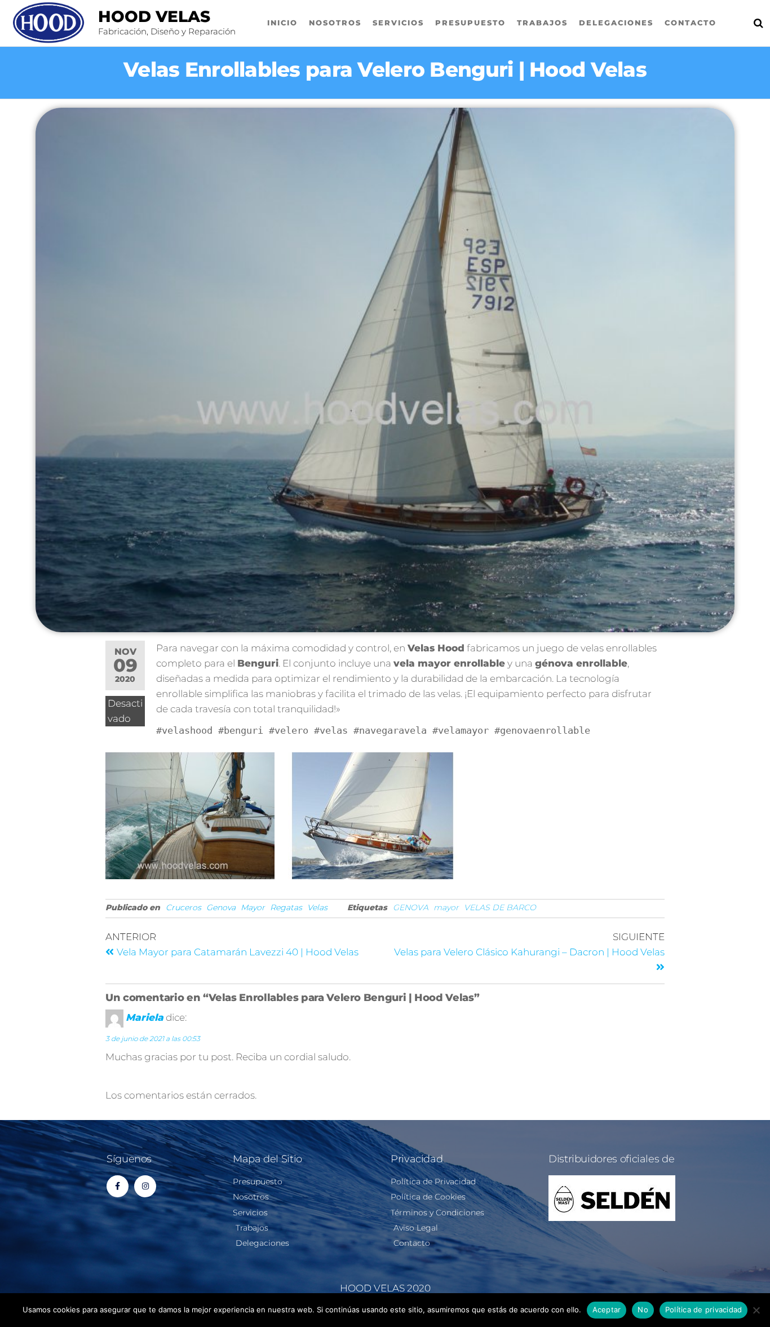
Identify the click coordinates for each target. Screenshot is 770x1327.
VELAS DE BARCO (500, 907)
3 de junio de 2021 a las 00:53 (152, 1038)
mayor (446, 907)
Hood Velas (154, 16)
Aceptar (606, 1309)
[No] (756, 1310)
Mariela (144, 1018)
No (643, 1309)
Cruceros (183, 907)
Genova (221, 907)
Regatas (286, 907)
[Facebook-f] (118, 1186)
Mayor (253, 907)
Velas (317, 907)
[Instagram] (145, 1186)
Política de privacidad (703, 1309)
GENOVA (410, 907)
